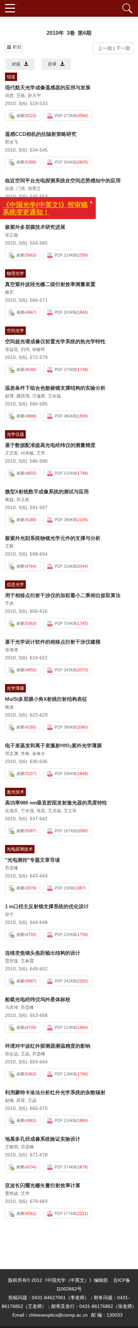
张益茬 (11, 349)
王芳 (41, 453)
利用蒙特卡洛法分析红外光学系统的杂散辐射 (55, 1092)
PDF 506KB (65, 162)
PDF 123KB (65, 1027)
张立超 (11, 235)
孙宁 (9, 914)
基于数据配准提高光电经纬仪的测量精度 (50, 445)
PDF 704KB (65, 623)
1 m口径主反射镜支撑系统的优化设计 (47, 906)
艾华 (25, 1193)
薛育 (20, 1100)
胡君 (9, 95)
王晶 (25, 1053)
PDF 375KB (65, 369)
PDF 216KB (65, 1120)
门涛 (20, 188)
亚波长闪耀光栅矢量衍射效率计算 (42, 1185)
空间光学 (15, 330)
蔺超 (9, 499)
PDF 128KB (65, 1074)
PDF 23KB (64, 888)
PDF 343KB (65, 670)
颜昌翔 (22, 395)
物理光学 (15, 273)
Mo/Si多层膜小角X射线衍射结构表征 (46, 699)
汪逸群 (38, 395)
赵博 (9, 395)
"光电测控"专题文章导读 (32, 860)
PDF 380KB (65, 416)
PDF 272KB (65, 115)
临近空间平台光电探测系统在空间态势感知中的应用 (63, 180)
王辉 (9, 546)
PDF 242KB (65, 981)
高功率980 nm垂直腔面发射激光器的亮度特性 (56, 802)
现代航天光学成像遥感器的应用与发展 (47, 87)
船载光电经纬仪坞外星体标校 (37, 999)
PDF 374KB (65, 1167)
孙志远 (11, 1053)
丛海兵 (11, 810)
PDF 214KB (65, 255)
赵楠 (9, 1100)
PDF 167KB (65, 831)
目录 (52, 64)
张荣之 (34, 188)
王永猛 (54, 395)
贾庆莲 (11, 960)
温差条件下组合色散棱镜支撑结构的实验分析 (55, 388)
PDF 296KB (65, 773)
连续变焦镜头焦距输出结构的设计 (42, 953)
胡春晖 (38, 349)
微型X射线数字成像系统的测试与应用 (47, 491)
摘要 (20, 115)
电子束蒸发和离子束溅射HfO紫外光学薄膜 (53, 745)
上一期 (103, 48)
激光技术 (15, 791)
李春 (25, 753)
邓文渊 (11, 753)
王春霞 (27, 960)
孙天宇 (34, 95)
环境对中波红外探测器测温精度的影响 (47, 1046)
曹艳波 (11, 1193)
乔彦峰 (11, 867)
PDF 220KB (65, 934)
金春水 (38, 753)
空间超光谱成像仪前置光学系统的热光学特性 (55, 341)
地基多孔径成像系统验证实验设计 (42, 1139)
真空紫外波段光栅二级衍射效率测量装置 (50, 284)
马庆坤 (11, 1007)
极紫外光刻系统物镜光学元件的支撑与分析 (52, 538)
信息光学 (15, 584)
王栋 (20, 95)
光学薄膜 (15, 688)
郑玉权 (22, 499)
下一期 (123, 48)
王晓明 (11, 1146)
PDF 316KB (65, 566)
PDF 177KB (65, 1213)
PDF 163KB (65, 312)
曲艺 (9, 292)
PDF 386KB (65, 727)
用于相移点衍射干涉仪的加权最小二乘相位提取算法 (63, 595)
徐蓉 (9, 188)
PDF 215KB (65, 473)
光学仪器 (15, 434)
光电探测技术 (20, 849)
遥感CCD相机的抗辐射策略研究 (40, 134)
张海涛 (11, 649)
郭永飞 (11, 142)
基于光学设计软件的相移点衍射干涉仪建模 (52, 642)
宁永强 (27, 810)
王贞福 (54, 810)
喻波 (9, 706)
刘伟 (25, 349)
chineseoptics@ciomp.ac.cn (58, 1315)
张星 (41, 810)
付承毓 (27, 453)
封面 (16, 64)
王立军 (70, 810)
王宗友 (11, 453)
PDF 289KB (65, 519)
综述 (11, 76)
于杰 (9, 603)
